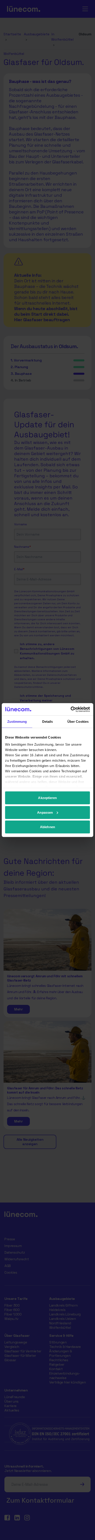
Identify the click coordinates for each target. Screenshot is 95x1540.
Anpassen (45, 812)
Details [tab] (47, 721)
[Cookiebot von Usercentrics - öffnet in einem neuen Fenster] (70, 709)
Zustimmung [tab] (17, 721)
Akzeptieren (47, 798)
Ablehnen (47, 827)
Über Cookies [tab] (78, 721)
